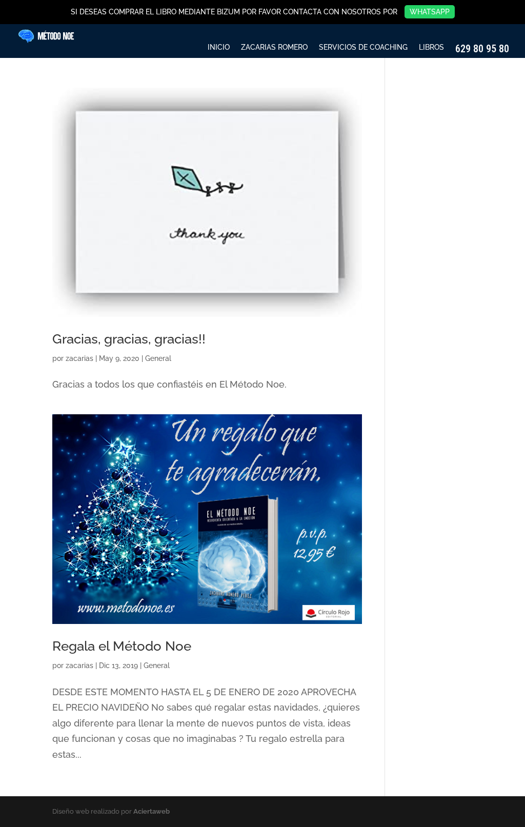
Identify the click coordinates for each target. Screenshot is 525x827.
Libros (431, 47)
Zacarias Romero (274, 47)
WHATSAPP (430, 12)
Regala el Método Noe (121, 646)
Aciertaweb (151, 811)
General (158, 358)
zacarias (79, 358)
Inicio (219, 47)
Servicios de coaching (363, 47)
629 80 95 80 (482, 49)
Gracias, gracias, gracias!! (129, 339)
